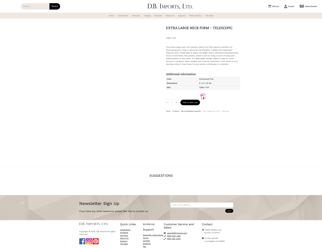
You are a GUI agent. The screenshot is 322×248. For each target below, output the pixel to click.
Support (123, 241)
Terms (145, 238)
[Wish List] (269, 6)
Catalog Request (311, 6)
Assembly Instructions (153, 235)
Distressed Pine (206, 79)
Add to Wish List (190, 102)
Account (291, 6)
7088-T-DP (204, 87)
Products (124, 232)
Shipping (147, 244)
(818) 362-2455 (174, 239)
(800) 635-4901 (174, 236)
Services (124, 235)
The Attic (124, 244)
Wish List (275, 6)
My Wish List (149, 224)
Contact (146, 241)
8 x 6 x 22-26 (205, 83)
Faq (144, 246)
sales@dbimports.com (177, 233)
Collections (125, 230)
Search (55, 6)
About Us (124, 238)
